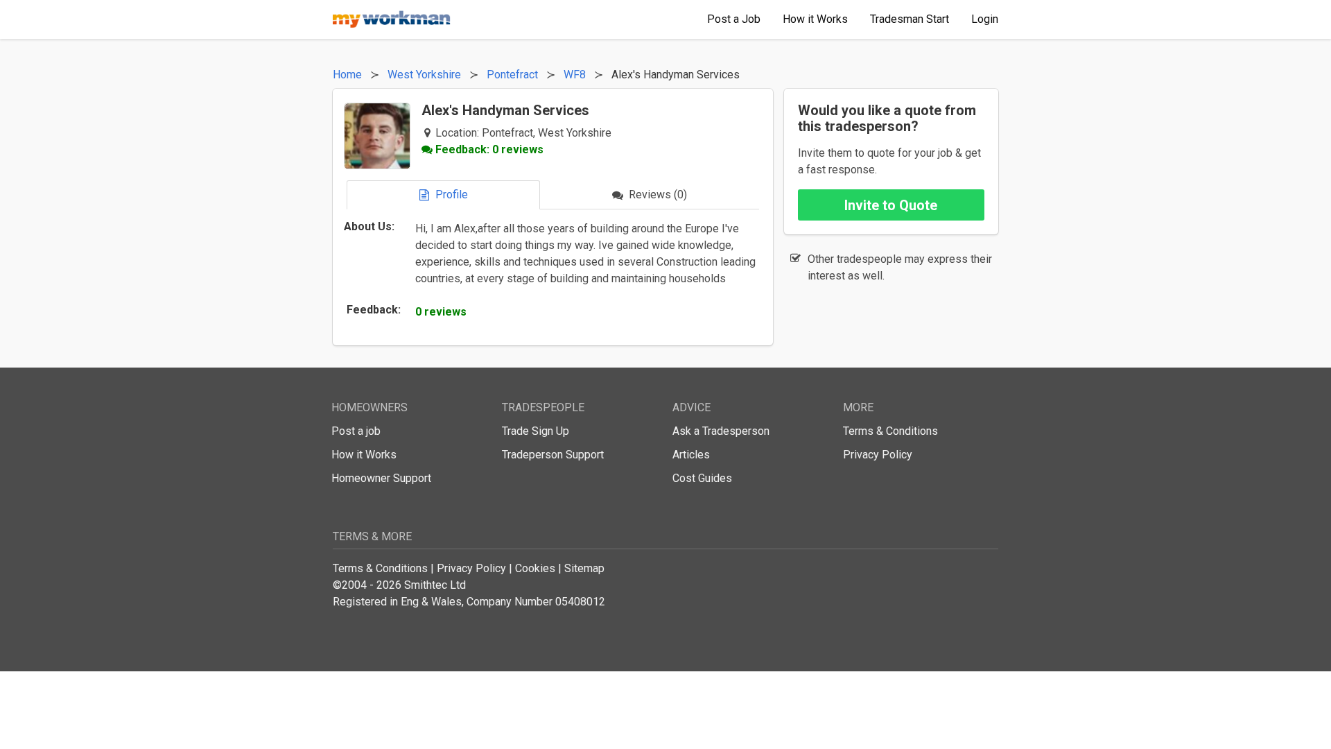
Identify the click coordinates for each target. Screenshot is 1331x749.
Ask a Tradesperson (720, 431)
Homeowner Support (381, 478)
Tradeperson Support (553, 454)
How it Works (364, 454)
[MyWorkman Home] (392, 19)
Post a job (356, 431)
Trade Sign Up (535, 431)
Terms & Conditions (890, 431)
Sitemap (584, 568)
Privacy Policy (877, 454)
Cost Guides (702, 478)
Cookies (535, 568)
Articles (691, 454)
